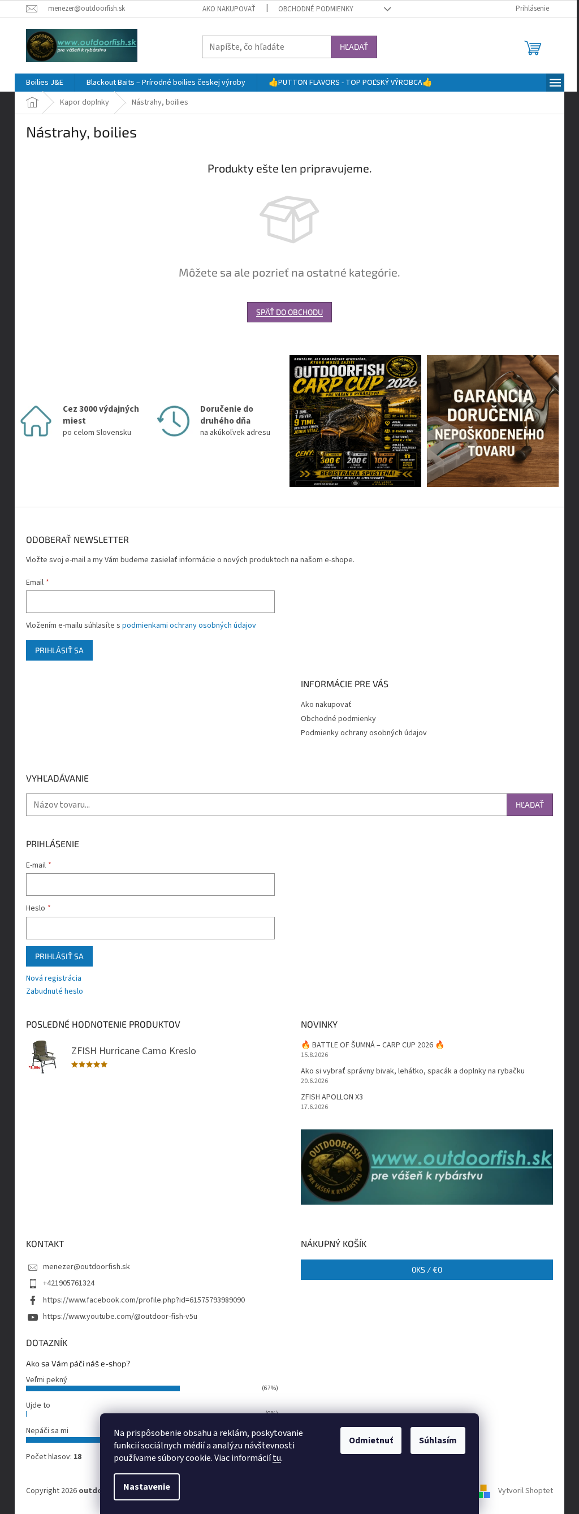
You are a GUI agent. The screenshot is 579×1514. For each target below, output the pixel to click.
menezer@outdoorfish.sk (86, 1267)
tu (277, 1458)
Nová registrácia (53, 978)
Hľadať (354, 46)
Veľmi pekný (46, 1380)
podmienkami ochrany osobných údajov (189, 625)
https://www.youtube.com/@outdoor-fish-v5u (120, 1316)
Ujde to (38, 1405)
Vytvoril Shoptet (525, 1490)
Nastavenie (146, 1487)
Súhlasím (438, 1440)
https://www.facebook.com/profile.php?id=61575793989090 (144, 1300)
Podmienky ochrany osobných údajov (364, 733)
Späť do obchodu (289, 312)
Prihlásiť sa (59, 650)
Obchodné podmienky (315, 9)
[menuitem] (45, 83)
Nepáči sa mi (47, 1431)
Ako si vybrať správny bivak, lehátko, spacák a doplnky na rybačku (413, 1071)
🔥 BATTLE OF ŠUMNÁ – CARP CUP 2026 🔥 (372, 1045)
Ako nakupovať (229, 9)
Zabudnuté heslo (54, 991)
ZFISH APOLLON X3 (332, 1097)
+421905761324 (68, 1283)
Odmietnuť (371, 1440)
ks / (427, 1269)
